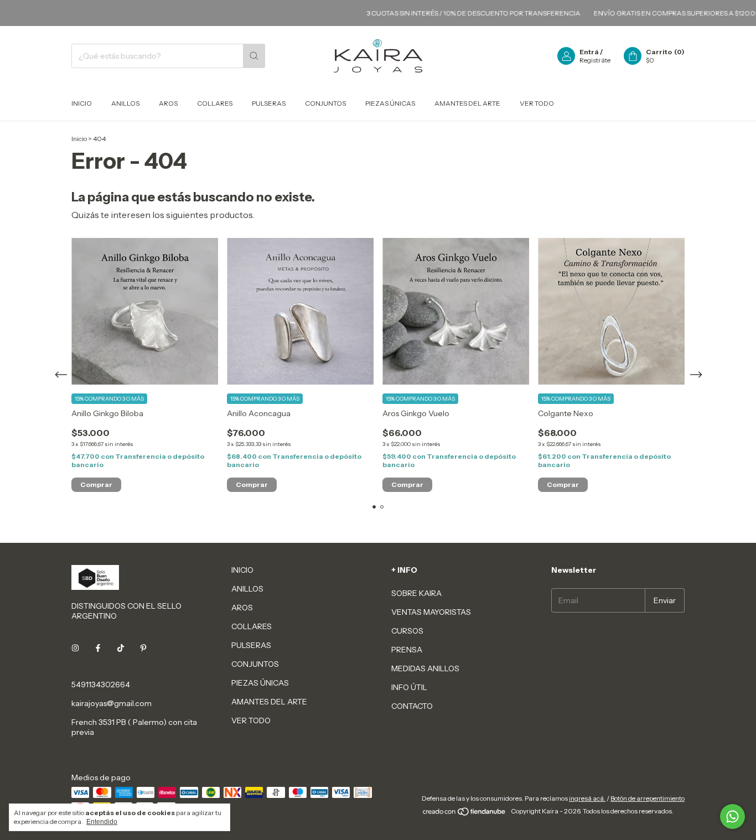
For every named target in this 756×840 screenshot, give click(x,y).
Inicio (79, 138)
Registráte (594, 60)
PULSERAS (269, 103)
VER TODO (537, 103)
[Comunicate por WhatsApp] (732, 816)
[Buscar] (254, 56)
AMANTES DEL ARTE (467, 103)
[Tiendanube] (465, 814)
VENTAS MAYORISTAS (431, 612)
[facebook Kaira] (98, 648)
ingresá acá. (587, 798)
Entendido (101, 822)
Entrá (589, 52)
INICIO (81, 103)
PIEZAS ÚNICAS (390, 103)
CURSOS (407, 631)
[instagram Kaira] (75, 648)
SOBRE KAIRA (416, 593)
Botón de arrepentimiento (647, 798)
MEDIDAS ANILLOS (425, 668)
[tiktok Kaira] (121, 648)
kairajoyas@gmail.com (111, 703)
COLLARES (214, 103)
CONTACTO (412, 706)
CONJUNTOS (325, 103)
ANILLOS (125, 103)
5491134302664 (100, 684)
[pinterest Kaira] (143, 648)
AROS (168, 103)
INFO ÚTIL (409, 687)
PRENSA (406, 650)
